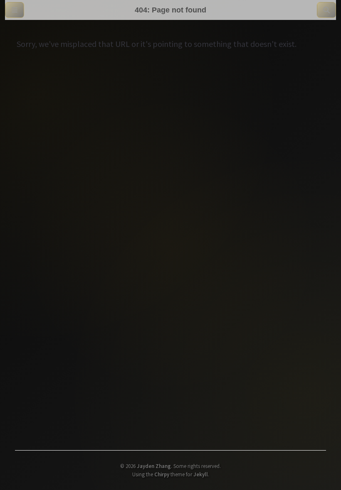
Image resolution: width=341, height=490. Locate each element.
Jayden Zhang (154, 466)
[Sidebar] (14, 10)
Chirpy (161, 474)
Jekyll (200, 474)
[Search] (326, 10)
